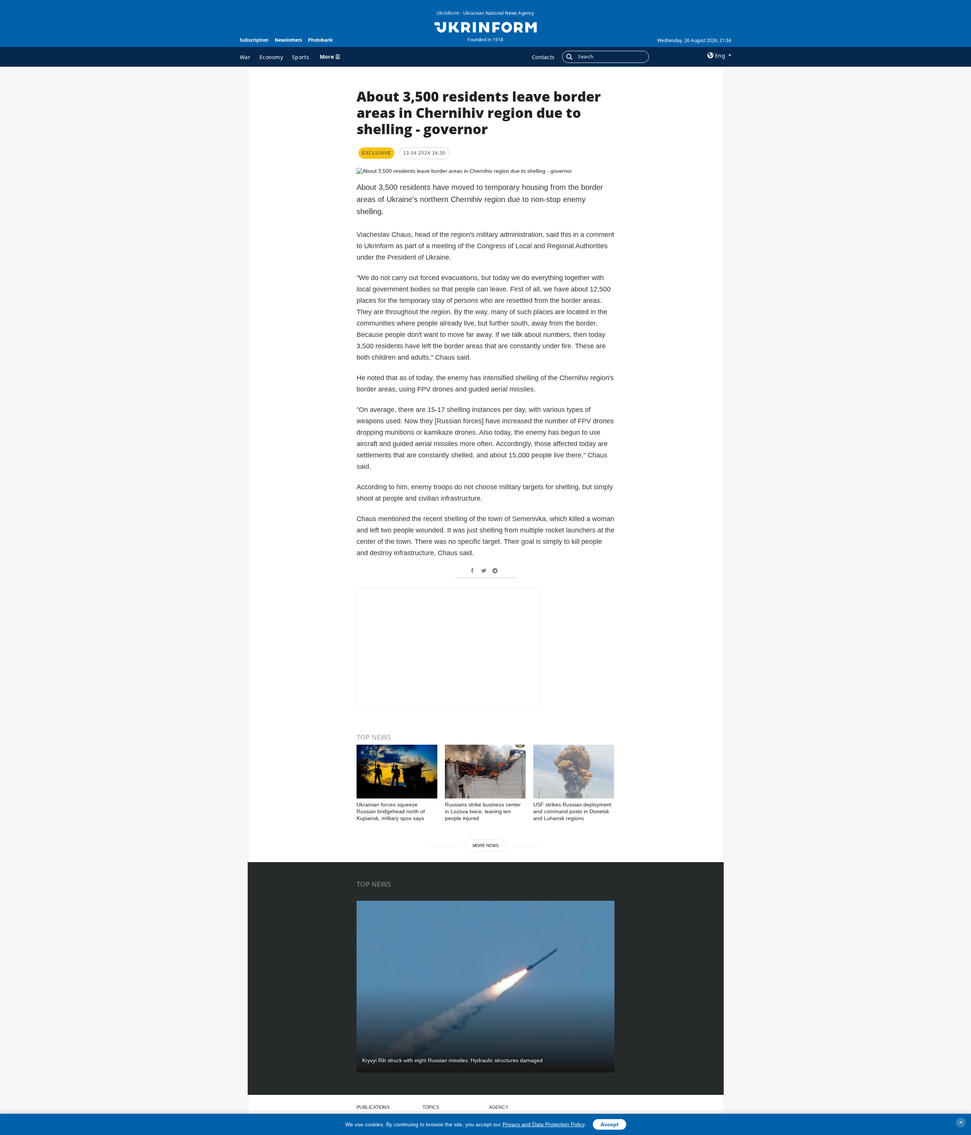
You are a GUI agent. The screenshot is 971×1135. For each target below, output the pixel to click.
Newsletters (288, 40)
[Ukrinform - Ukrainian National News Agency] (485, 26)
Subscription (254, 40)
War (245, 57)
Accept (609, 1124)
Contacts (543, 57)
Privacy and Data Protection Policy (543, 1124)
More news (485, 845)
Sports (300, 57)
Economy (271, 57)
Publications (373, 1107)
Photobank (320, 40)
